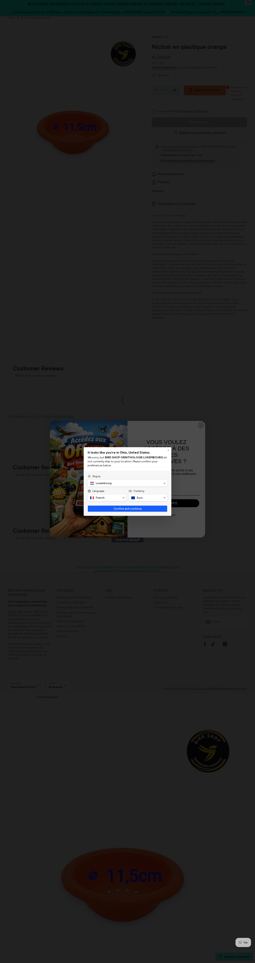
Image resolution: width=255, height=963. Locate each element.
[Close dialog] (168, 450)
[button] (127, 483)
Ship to (96, 476)
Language (98, 490)
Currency (138, 490)
